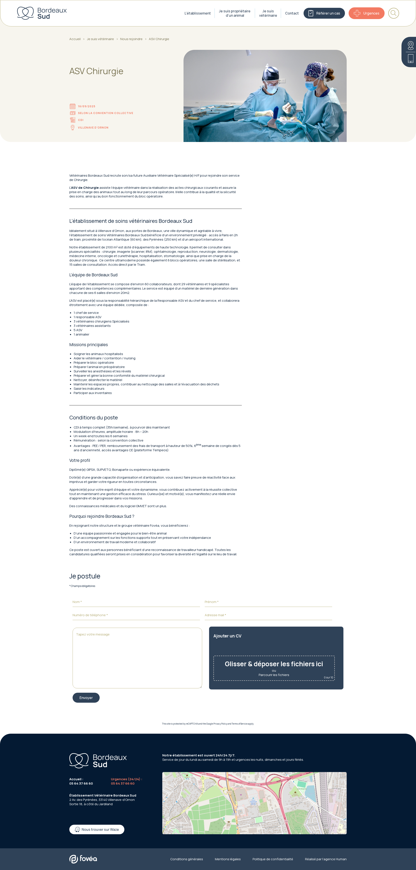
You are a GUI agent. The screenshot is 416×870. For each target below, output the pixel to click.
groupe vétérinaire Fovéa (140, 525)
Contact (292, 13)
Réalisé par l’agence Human (326, 859)
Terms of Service (239, 723)
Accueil (75, 39)
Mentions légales (228, 859)
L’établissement (198, 13)
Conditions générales (186, 859)
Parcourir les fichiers (274, 675)
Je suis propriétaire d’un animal (235, 13)
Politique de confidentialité (273, 859)
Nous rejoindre (131, 39)
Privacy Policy (220, 723)
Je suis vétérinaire (268, 13)
